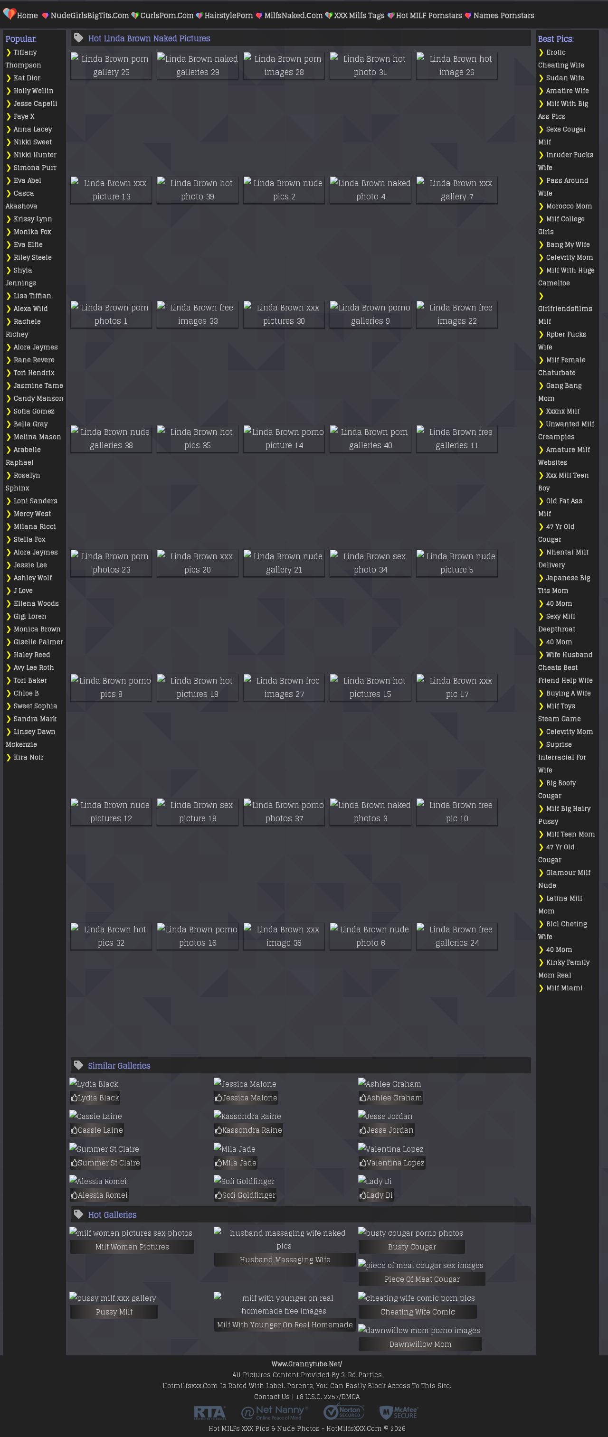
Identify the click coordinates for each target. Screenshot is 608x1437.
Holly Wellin (34, 90)
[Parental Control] (275, 1416)
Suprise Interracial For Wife (562, 757)
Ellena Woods (36, 603)
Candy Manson (39, 398)
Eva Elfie (28, 244)
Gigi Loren (30, 616)
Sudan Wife (565, 78)
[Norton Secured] (344, 1416)
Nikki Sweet (33, 142)
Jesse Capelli (35, 103)
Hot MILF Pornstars (429, 15)
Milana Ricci (35, 526)
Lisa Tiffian (32, 296)
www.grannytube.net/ (307, 1364)
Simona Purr (35, 167)
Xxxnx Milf (563, 411)
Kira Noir (29, 757)
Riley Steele (33, 257)
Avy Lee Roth (34, 667)
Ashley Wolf (33, 578)
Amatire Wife (567, 90)
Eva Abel (27, 180)
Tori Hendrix (34, 372)
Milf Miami (564, 988)
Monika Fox (32, 231)
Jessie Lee (30, 565)
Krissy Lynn (33, 219)
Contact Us (272, 1396)
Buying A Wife (568, 693)
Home (27, 15)
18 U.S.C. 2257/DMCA (328, 1396)
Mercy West (32, 513)
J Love (23, 590)
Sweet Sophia (35, 706)
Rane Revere (34, 360)
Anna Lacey (33, 129)
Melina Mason (37, 437)
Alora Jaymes (36, 347)
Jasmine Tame (38, 385)
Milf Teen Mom (570, 834)
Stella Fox (29, 539)
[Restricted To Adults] (210, 1416)
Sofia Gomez (34, 411)
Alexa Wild (31, 308)
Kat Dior (27, 78)
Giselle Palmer (38, 642)
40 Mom (559, 603)
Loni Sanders (35, 501)
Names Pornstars (504, 15)
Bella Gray (31, 424)
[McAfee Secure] (399, 1416)
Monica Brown (37, 629)
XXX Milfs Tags (359, 15)
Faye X (24, 116)
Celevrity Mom (569, 257)
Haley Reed (32, 654)
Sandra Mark (35, 719)
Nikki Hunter (35, 155)
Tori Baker (30, 680)
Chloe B (26, 693)
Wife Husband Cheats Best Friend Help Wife (565, 667)
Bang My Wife (568, 244)
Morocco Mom (569, 206)
